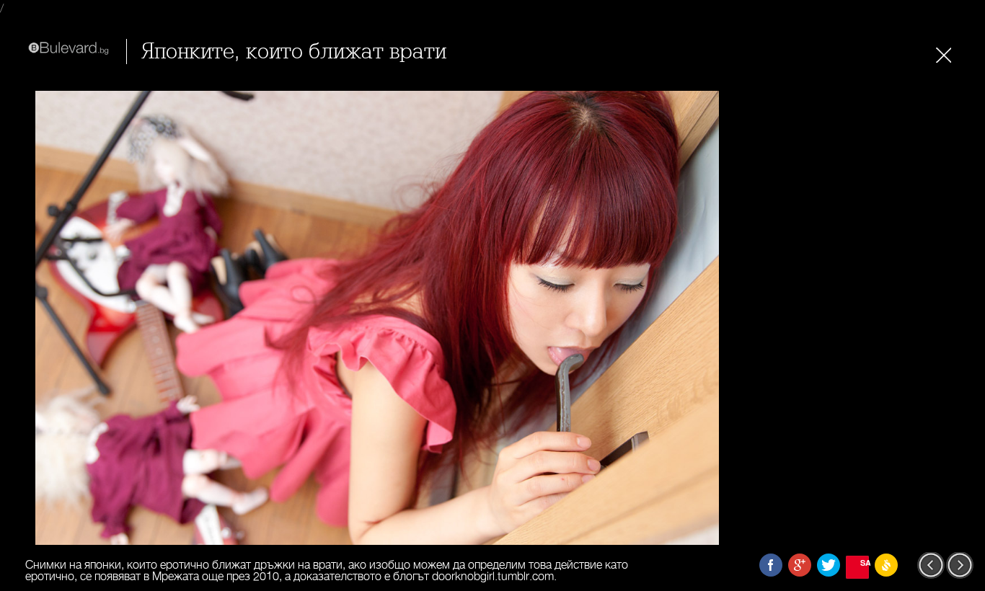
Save (864, 562)
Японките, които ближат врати (293, 51)
